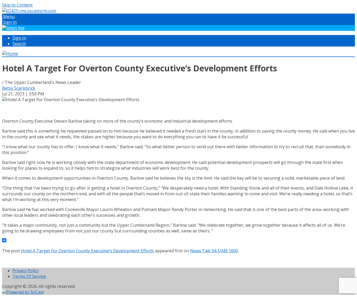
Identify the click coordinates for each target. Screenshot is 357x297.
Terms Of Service (29, 276)
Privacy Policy (26, 270)
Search (19, 44)
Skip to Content (17, 5)
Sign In (19, 38)
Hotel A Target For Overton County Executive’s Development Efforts (87, 251)
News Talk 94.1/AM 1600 (214, 251)
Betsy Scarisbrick (18, 88)
